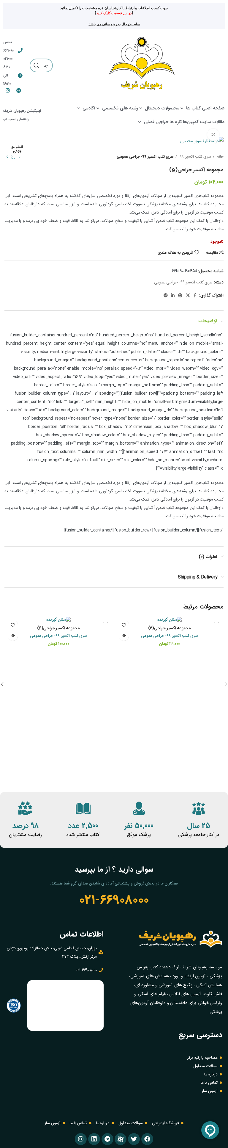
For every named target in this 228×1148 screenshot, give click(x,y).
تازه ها (176, 122)
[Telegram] (107, 1139)
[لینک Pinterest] (180, 295)
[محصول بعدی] (7, 157)
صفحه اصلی (213, 108)
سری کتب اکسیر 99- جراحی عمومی (145, 156)
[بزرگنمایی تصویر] (213, 135)
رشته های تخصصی (120, 108)
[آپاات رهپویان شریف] (120, 1139)
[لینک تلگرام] (166, 295)
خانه (220, 156)
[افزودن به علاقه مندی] (123, 625)
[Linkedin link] (172, 295)
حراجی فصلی (156, 122)
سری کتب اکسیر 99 (194, 156)
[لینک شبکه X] (188, 295)
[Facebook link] (195, 295)
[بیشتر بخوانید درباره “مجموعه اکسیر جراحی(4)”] (12, 635)
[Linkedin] (94, 1139)
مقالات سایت (212, 122)
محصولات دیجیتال (162, 108)
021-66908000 (114, 900)
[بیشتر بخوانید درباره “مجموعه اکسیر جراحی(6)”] (123, 635)
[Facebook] (147, 1139)
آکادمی (89, 108)
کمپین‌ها (191, 122)
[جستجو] (36, 65)
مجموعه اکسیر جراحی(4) (58, 628)
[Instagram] (81, 1139)
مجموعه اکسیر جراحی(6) (169, 628)
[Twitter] (134, 1139)
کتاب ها (193, 108)
